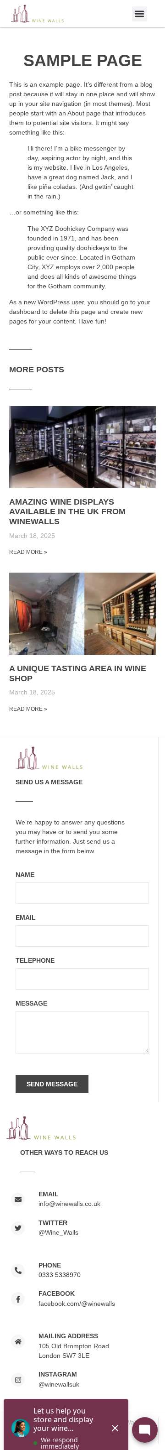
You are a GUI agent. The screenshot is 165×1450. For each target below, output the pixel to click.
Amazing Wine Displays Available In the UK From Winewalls (67, 511)
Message (31, 1003)
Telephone (35, 960)
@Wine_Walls (58, 1232)
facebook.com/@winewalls (76, 1303)
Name (25, 874)
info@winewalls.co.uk (69, 1203)
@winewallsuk (58, 1384)
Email (26, 917)
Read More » (28, 552)
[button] (139, 13)
